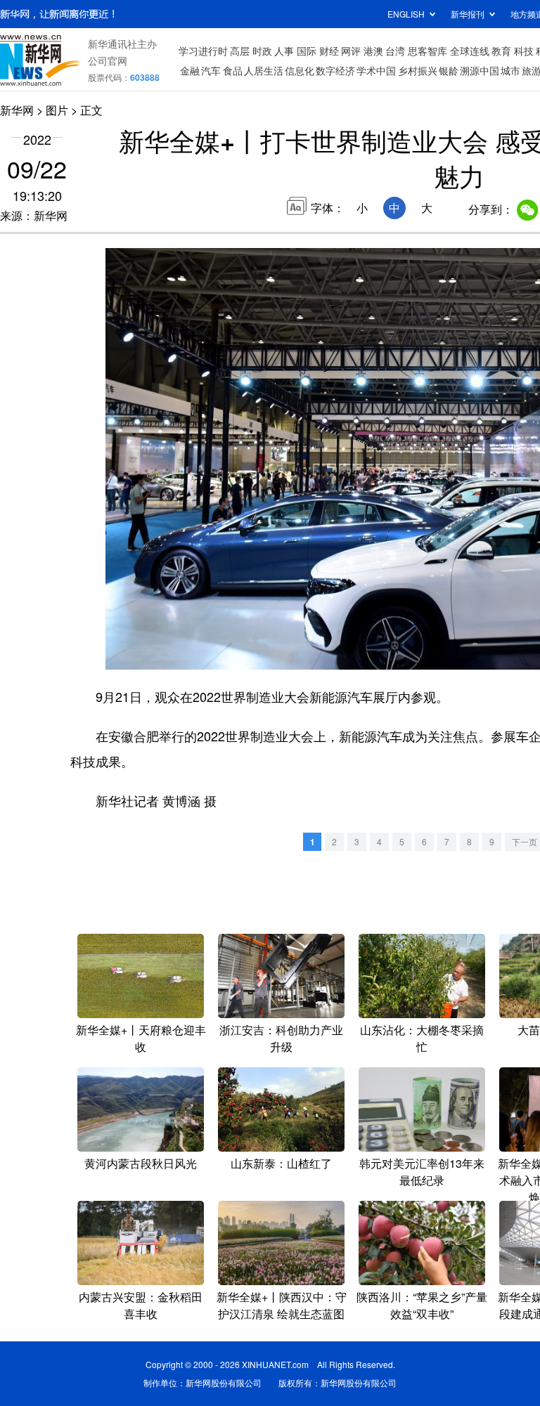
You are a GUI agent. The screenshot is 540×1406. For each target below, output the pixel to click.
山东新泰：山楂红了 (281, 1163)
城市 (510, 70)
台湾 (395, 51)
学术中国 (376, 70)
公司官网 (107, 60)
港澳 (373, 51)
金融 (190, 70)
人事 (284, 51)
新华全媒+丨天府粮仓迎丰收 (141, 1038)
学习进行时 (203, 51)
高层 (240, 51)
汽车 (211, 70)
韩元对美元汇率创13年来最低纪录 (421, 1171)
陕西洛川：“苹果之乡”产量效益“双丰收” (421, 1305)
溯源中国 (479, 70)
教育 (501, 51)
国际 (306, 51)
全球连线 (469, 51)
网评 (351, 51)
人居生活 (263, 70)
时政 (262, 51)
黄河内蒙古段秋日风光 (140, 1163)
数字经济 (335, 70)
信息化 (299, 70)
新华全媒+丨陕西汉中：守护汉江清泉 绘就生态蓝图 (282, 1305)
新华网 (17, 110)
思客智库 (427, 51)
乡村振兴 (417, 70)
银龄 (448, 70)
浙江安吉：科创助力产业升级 (281, 1038)
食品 (233, 70)
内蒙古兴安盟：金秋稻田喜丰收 (140, 1305)
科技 (524, 51)
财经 (329, 51)
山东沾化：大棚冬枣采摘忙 (422, 1038)
